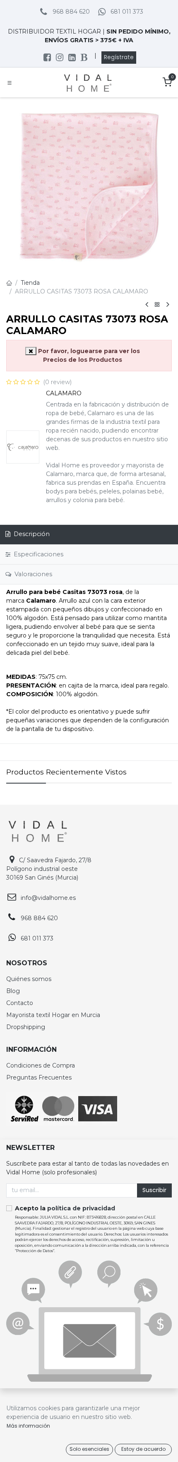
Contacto (19, 1003)
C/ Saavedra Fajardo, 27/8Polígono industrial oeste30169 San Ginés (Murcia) (48, 868)
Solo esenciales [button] (89, 1448)
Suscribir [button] (154, 1190)
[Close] (30, 351)
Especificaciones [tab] (37, 554)
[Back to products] (157, 305)
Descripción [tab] (31, 534)
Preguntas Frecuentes (39, 1077)
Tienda (30, 282)
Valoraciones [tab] (32, 574)
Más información (28, 1425)
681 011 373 (127, 11)
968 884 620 (71, 11)
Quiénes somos (28, 979)
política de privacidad (81, 1208)
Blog (13, 991)
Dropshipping (25, 1027)
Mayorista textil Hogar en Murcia (53, 1015)
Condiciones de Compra (40, 1065)
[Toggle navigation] (9, 82)
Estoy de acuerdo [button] (143, 1448)
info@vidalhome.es (48, 898)
